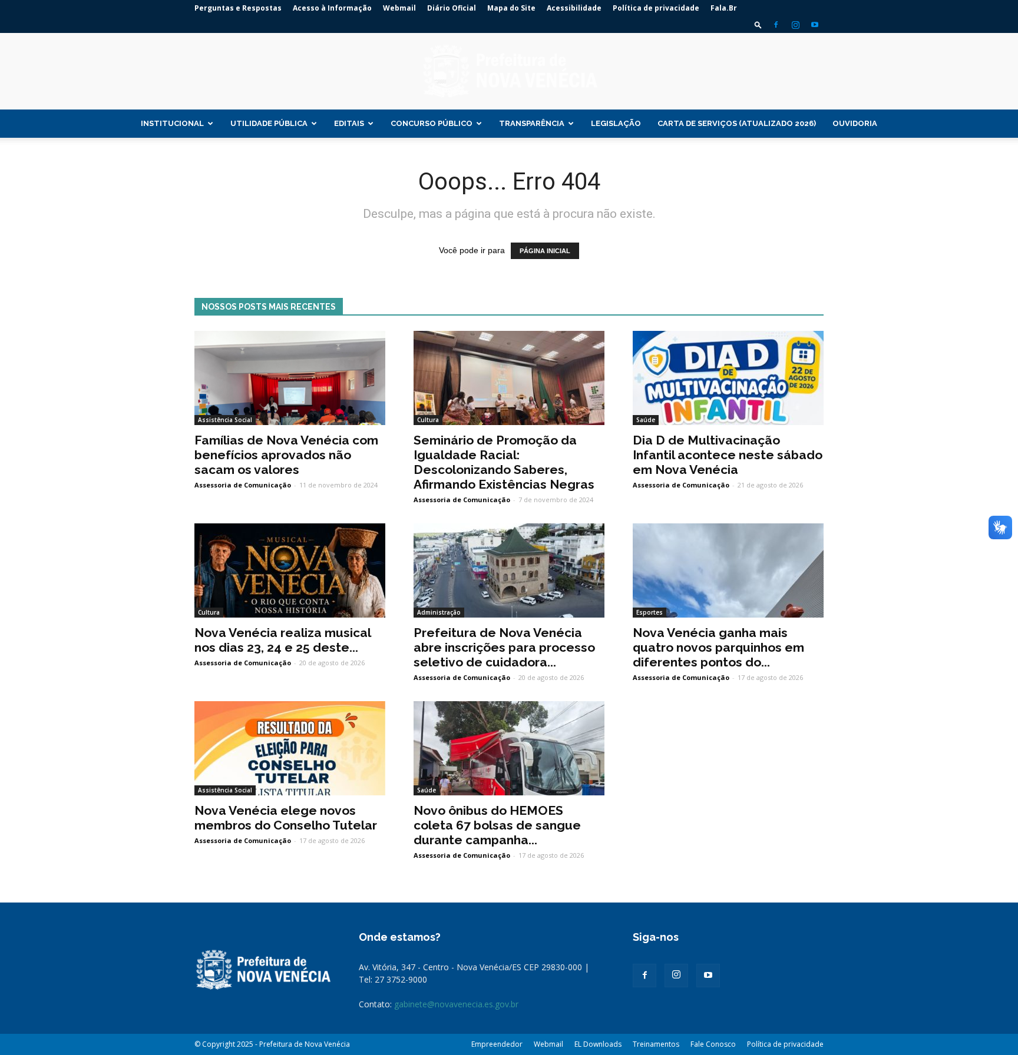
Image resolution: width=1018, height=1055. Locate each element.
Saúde (645, 420)
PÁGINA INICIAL (545, 250)
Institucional (172, 123)
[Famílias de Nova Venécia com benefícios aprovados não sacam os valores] (289, 378)
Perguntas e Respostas (238, 8)
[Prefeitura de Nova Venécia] (509, 72)
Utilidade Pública (269, 123)
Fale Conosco (713, 1044)
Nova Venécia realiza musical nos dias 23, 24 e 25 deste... (282, 640)
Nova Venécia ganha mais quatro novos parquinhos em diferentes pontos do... (718, 647)
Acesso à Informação (332, 8)
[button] (758, 24)
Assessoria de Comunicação (242, 484)
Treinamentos (656, 1044)
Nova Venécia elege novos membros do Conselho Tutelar (285, 817)
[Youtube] (815, 24)
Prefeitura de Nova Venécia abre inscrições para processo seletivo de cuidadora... (504, 647)
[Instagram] (795, 24)
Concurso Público (431, 123)
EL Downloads (598, 1044)
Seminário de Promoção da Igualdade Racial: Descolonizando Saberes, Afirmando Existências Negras (504, 462)
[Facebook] (776, 24)
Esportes (649, 612)
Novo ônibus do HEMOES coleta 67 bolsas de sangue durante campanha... (497, 825)
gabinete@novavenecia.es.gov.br (456, 1004)
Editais (349, 123)
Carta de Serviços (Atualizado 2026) (736, 123)
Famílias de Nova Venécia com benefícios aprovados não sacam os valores (286, 455)
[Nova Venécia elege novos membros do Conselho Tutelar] (289, 748)
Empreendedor (497, 1044)
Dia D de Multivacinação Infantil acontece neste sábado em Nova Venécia (727, 455)
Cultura (428, 420)
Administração (439, 612)
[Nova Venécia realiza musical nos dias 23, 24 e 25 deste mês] (289, 570)
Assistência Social (225, 420)
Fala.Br (723, 8)
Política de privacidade (656, 8)
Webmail (399, 8)
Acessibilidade (574, 8)
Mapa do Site (511, 8)
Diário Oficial (451, 8)
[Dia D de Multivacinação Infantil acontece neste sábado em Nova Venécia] (728, 378)
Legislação (616, 123)
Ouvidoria (854, 123)
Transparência (531, 123)
